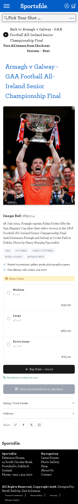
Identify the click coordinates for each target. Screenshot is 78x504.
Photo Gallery (50, 462)
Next (46, 50)
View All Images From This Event (26, 45)
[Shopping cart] (73, 6)
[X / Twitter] (31, 425)
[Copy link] (15, 425)
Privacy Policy (36, 495)
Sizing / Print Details (15, 403)
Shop (44, 466)
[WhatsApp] (39, 425)
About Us (47, 470)
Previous (33, 50)
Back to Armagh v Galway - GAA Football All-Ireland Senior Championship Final (36, 35)
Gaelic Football (42, 250)
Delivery (8, 413)
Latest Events (50, 458)
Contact (46, 474)
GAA (7, 250)
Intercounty (36, 256)
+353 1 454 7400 (22, 474)
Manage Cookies (12, 499)
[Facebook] (23, 425)
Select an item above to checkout (41, 389)
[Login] (66, 6)
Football (21, 250)
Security (53, 495)
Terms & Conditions (14, 495)
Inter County (13, 256)
